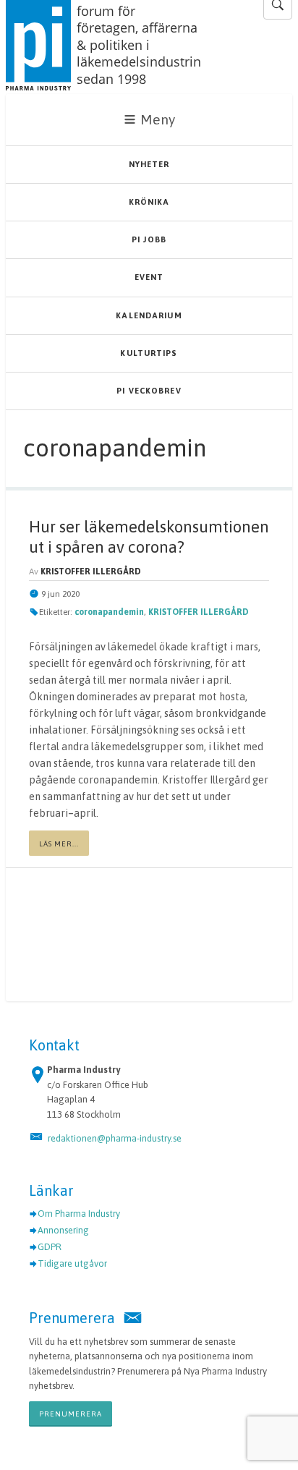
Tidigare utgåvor (72, 1263)
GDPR (49, 1246)
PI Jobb (149, 239)
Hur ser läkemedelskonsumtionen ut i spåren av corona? (149, 536)
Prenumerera (70, 1414)
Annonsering (63, 1230)
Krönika (149, 201)
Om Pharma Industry (79, 1213)
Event (149, 277)
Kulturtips (148, 353)
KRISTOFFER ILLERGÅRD (198, 612)
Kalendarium (149, 315)
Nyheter (149, 164)
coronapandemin (109, 612)
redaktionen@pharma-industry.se (115, 1138)
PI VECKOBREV (148, 390)
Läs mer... (59, 844)
